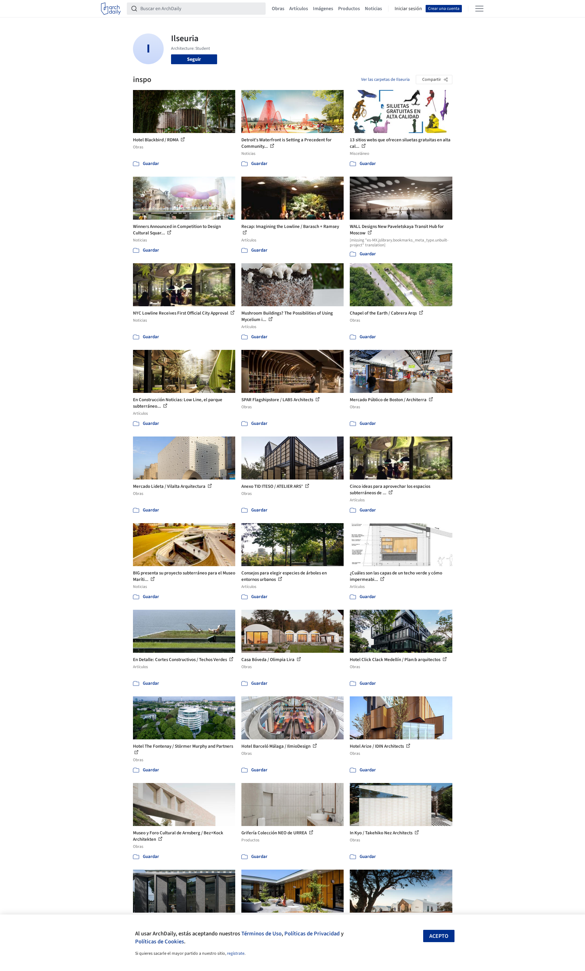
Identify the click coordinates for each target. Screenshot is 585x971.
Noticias (373, 8)
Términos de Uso (261, 934)
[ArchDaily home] (111, 8)
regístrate (235, 953)
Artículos (298, 8)
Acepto (438, 936)
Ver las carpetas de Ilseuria (385, 79)
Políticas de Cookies (159, 942)
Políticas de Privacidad (312, 934)
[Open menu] (479, 9)
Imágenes (323, 8)
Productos (349, 8)
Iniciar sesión (408, 8)
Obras (278, 8)
